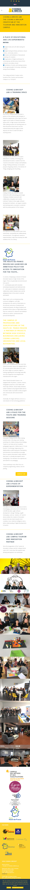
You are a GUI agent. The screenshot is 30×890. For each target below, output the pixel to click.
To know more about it (18, 887)
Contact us (4, 874)
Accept (8, 887)
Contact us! (21, 474)
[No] (28, 884)
